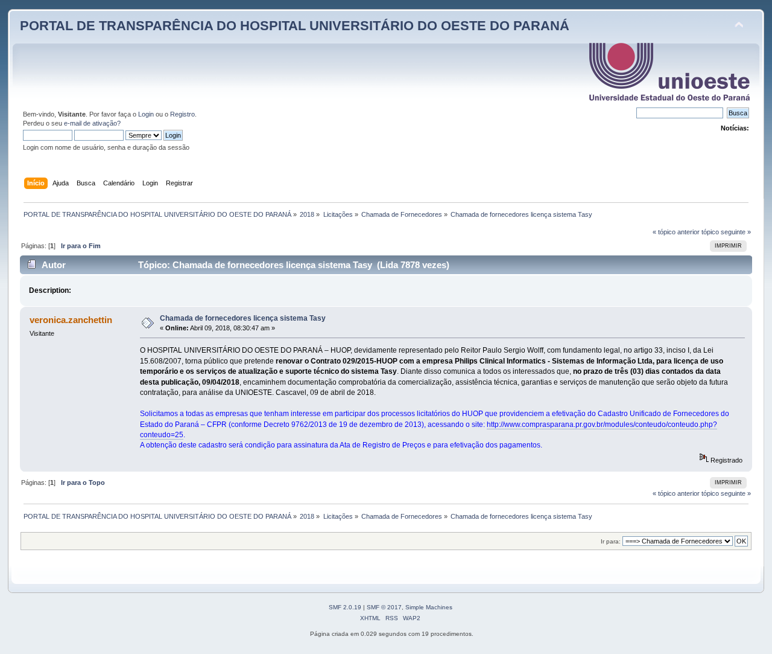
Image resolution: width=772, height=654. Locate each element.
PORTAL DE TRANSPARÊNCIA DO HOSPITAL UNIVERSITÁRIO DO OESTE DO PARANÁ (294, 25)
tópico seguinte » (726, 232)
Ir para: (611, 541)
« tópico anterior (676, 232)
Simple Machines (428, 607)
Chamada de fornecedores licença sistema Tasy (243, 318)
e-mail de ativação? (92, 123)
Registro (182, 114)
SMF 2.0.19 (345, 607)
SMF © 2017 (384, 607)
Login (146, 114)
